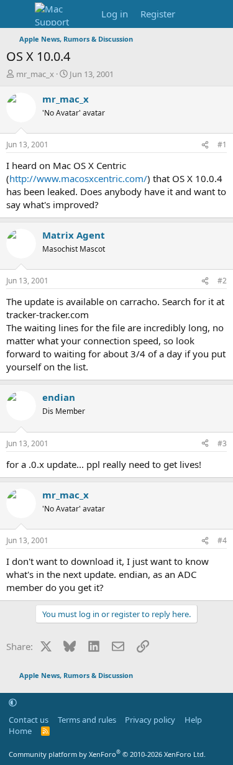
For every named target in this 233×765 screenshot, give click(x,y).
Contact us (28, 719)
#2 (222, 280)
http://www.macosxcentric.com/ (78, 178)
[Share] (205, 145)
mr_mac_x (35, 74)
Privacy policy (150, 719)
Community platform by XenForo (107, 754)
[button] (12, 702)
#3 (222, 443)
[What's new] (193, 13)
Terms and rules (87, 719)
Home (20, 730)
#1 (222, 144)
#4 (222, 540)
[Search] (218, 13)
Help (193, 719)
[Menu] (17, 14)
